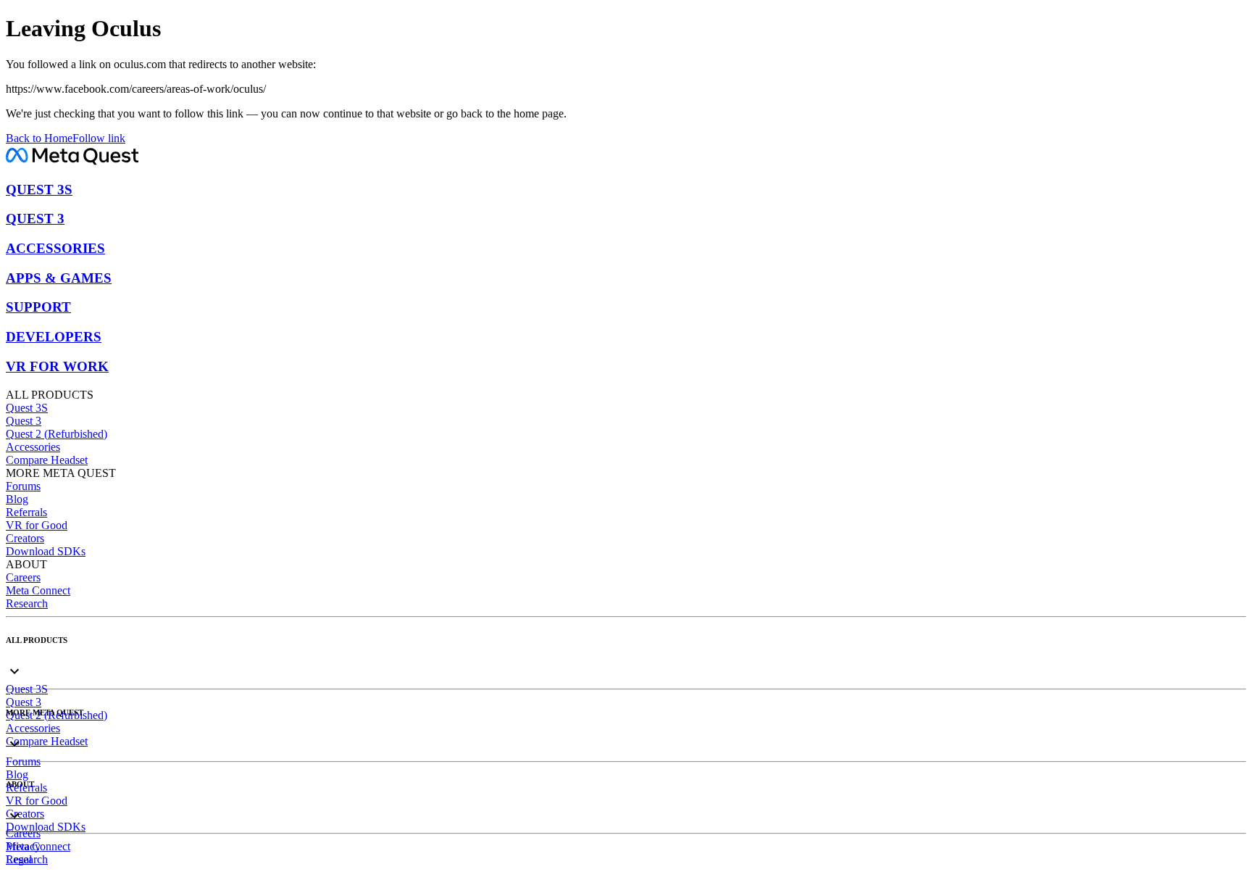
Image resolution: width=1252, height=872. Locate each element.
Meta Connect (38, 590)
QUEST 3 (35, 218)
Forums (23, 486)
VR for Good (36, 525)
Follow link (98, 138)
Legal (19, 859)
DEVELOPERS (53, 336)
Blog (17, 499)
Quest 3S (27, 408)
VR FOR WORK (57, 366)
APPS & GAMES (59, 278)
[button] (626, 659)
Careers (23, 577)
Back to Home (39, 138)
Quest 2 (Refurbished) (56, 434)
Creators (25, 538)
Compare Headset (47, 460)
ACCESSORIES (55, 248)
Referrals (26, 512)
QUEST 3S (39, 189)
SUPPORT (38, 307)
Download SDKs (45, 551)
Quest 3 (23, 421)
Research (27, 603)
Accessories (33, 447)
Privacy (23, 846)
